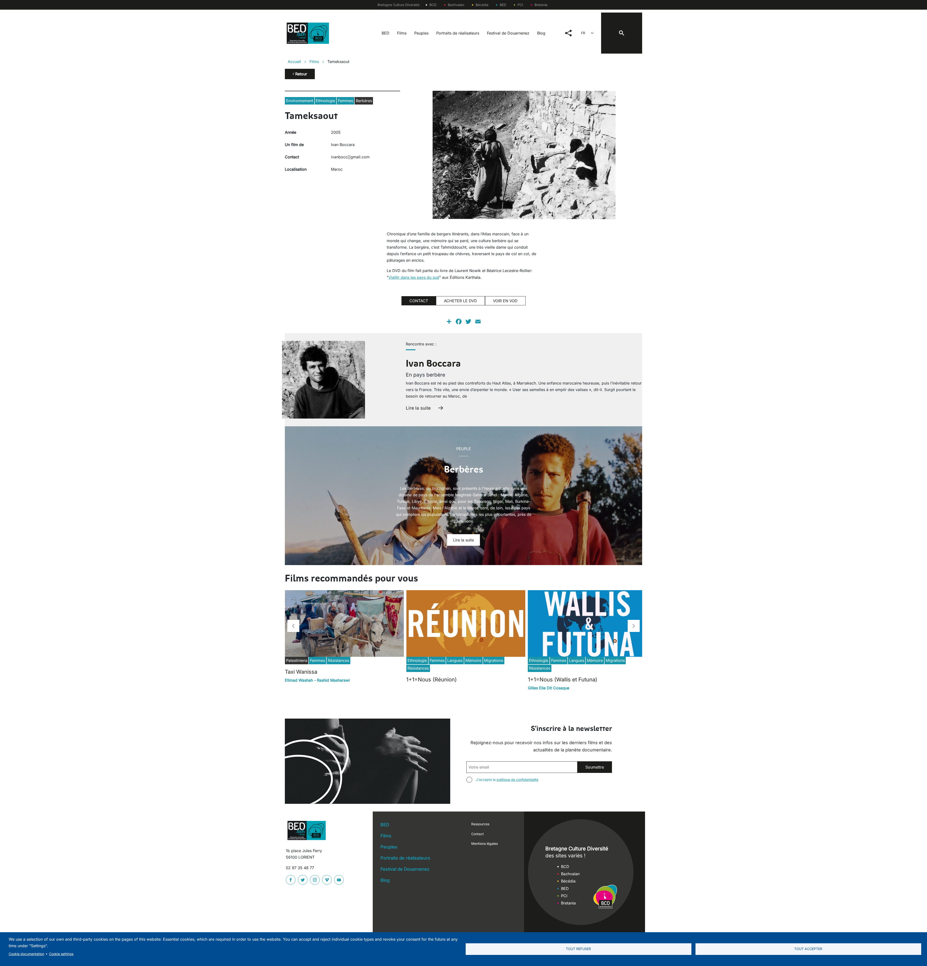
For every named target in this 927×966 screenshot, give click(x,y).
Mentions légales (484, 843)
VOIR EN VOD (505, 300)
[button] (293, 626)
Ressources (480, 824)
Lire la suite (418, 408)
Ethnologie (325, 100)
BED (503, 5)
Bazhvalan (456, 5)
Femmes (345, 100)
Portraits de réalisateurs (457, 33)
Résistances (338, 660)
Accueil (294, 61)
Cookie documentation (26, 954)
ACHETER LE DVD (460, 300)
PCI (520, 5)
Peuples (421, 33)
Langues (455, 660)
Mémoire (473, 660)
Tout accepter (808, 949)
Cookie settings (61, 954)
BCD (432, 5)
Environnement (299, 100)
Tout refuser (578, 949)
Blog (541, 33)
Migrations (493, 660)
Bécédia (482, 5)
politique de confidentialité (517, 779)
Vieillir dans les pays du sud (413, 277)
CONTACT (418, 300)
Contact (477, 834)
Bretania (541, 5)
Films (402, 33)
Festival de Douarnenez (508, 33)
